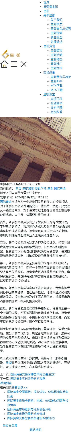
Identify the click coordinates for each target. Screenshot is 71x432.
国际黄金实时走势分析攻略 (27, 378)
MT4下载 (56, 85)
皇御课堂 (49, 94)
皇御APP (56, 81)
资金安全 (56, 37)
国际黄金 (60, 188)
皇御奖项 (56, 50)
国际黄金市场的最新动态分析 (26, 414)
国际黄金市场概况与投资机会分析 (29, 409)
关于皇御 (49, 15)
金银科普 (56, 112)
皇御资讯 (49, 46)
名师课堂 (56, 42)
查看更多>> (19, 387)
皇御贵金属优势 (61, 28)
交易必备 (49, 72)
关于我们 (56, 20)
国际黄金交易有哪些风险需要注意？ (33, 374)
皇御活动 (56, 55)
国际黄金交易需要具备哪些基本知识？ (32, 418)
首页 (46, 2)
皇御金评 (56, 68)
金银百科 (56, 99)
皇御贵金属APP (61, 77)
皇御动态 (56, 59)
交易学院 (56, 107)
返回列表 (6, 383)
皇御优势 (56, 33)
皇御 (46, 11)
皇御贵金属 (50, 6)
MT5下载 (57, 90)
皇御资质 (56, 24)
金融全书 (56, 103)
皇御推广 (56, 63)
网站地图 (35, 430)
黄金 (50, 188)
